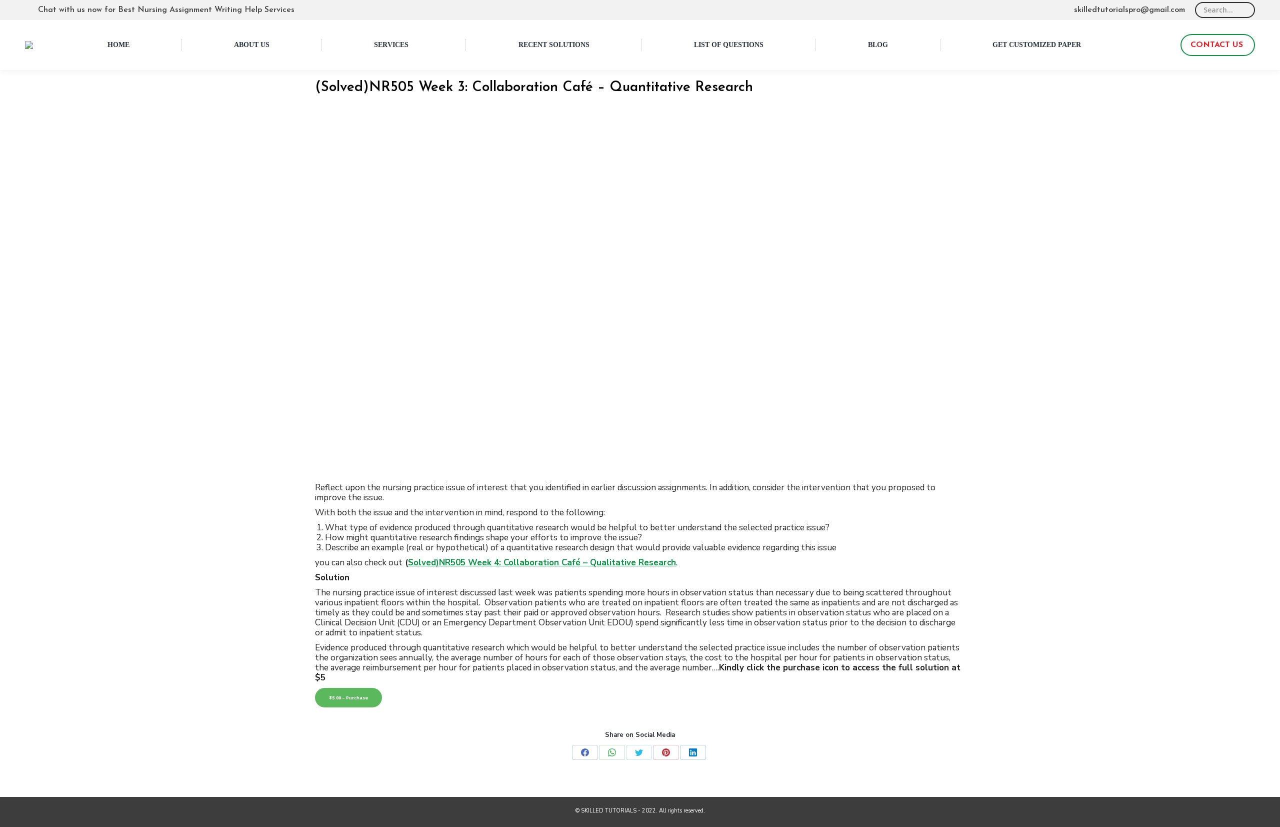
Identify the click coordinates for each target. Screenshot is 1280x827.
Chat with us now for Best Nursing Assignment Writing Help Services (166, 10)
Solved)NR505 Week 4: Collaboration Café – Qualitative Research (542, 562)
